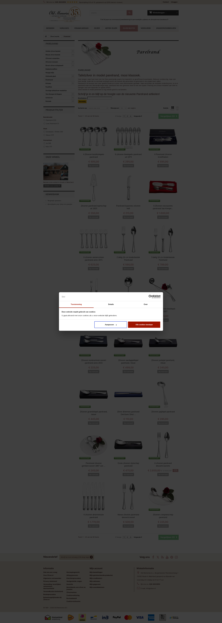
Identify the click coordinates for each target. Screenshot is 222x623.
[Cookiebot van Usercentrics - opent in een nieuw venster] (150, 296)
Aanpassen (109, 325)
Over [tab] (146, 304)
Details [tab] (111, 304)
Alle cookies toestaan (144, 325)
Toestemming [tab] (76, 304)
